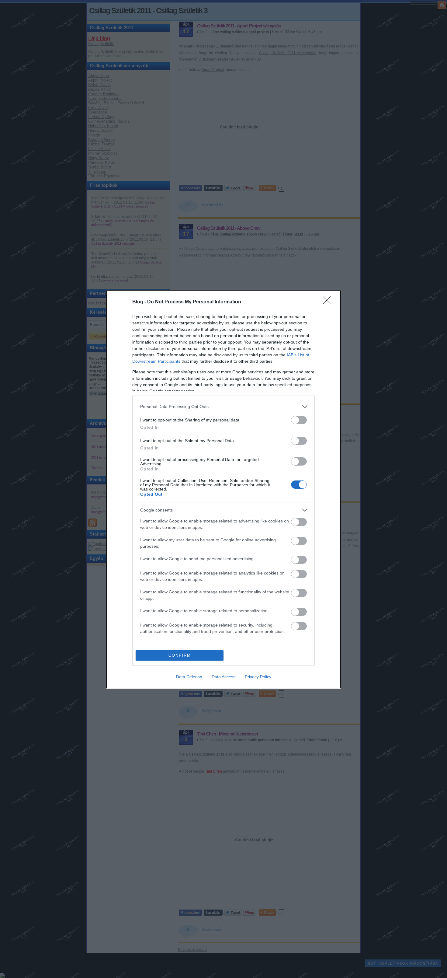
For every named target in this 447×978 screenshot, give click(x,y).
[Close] (328, 302)
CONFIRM (179, 655)
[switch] (299, 420)
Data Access (223, 676)
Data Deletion (189, 676)
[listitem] (223, 406)
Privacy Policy (258, 676)
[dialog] (223, 489)
